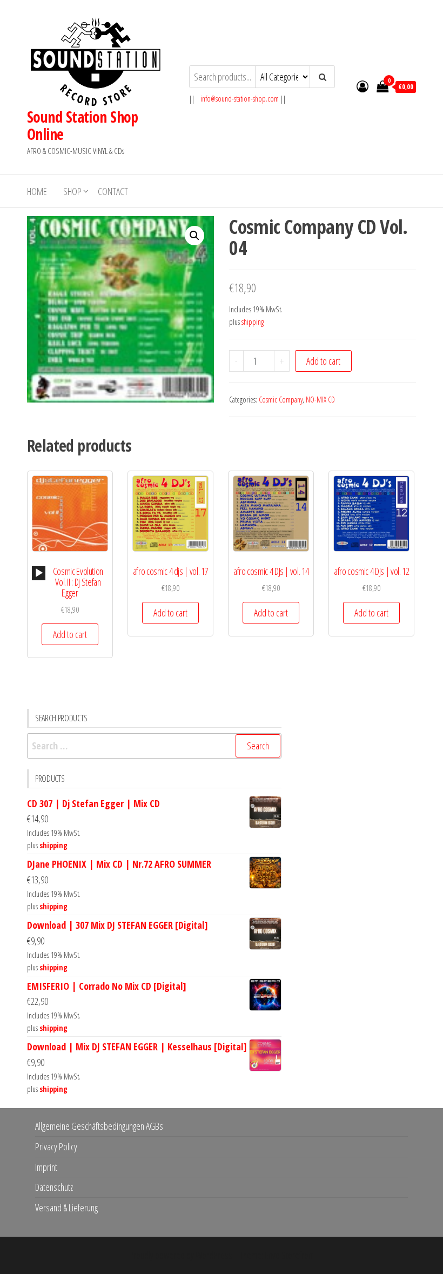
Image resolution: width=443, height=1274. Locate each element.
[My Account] (362, 86)
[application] (38, 573)
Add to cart (323, 360)
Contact (113, 191)
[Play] (38, 573)
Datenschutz (54, 1187)
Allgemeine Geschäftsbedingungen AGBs (99, 1125)
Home (37, 191)
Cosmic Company (281, 399)
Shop (72, 191)
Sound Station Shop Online (82, 125)
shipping (252, 322)
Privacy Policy (56, 1146)
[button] (194, 235)
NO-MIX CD (320, 399)
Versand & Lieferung (66, 1207)
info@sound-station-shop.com (239, 98)
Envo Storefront (289, 1255)
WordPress (214, 1255)
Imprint (46, 1167)
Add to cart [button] (70, 634)
